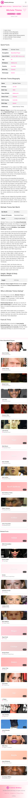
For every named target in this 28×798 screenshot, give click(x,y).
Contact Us (13, 793)
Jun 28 (13, 56)
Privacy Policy (19, 793)
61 (11, 59)
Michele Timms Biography (11, 32)
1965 (16, 56)
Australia (13, 66)
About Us (7, 793)
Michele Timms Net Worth (11, 33)
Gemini (13, 73)
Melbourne (14, 63)
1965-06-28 (21, 56)
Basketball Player (17, 6)
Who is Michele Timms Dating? (12, 37)
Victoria (13, 69)
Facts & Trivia (8, 38)
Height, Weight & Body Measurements (14, 35)
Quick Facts (7, 30)
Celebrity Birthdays (9, 2)
